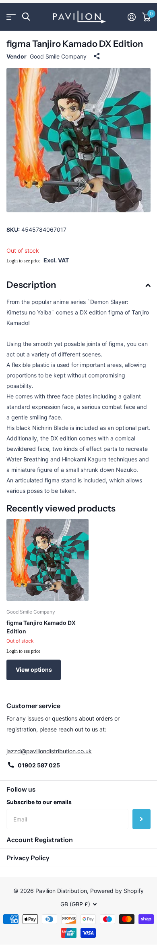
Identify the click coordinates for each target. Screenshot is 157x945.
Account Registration (39, 840)
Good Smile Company (58, 56)
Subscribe (141, 819)
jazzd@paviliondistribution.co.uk (49, 751)
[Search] (26, 17)
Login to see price (23, 261)
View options (34, 669)
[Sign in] (132, 17)
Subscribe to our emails (39, 801)
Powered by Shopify (117, 890)
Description (31, 284)
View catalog (11, 16)
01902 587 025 (39, 765)
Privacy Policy (28, 858)
